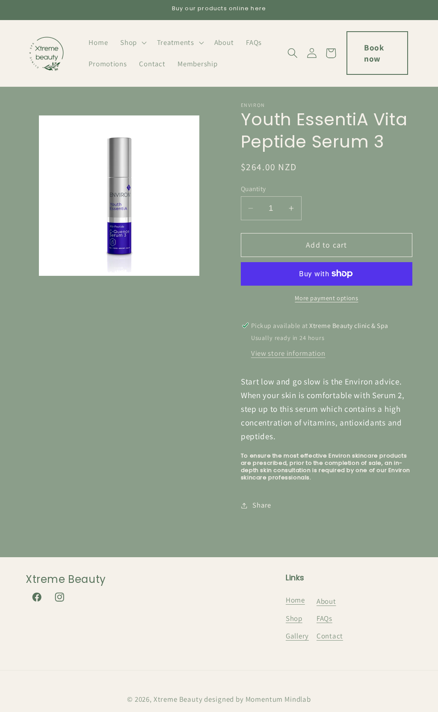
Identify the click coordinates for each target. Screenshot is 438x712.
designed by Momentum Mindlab (257, 699)
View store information (288, 353)
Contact (330, 636)
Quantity (253, 188)
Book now (374, 53)
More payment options (326, 298)
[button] (132, 42)
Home (295, 600)
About (326, 601)
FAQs (324, 618)
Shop (294, 618)
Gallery (297, 636)
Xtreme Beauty (178, 699)
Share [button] (261, 505)
